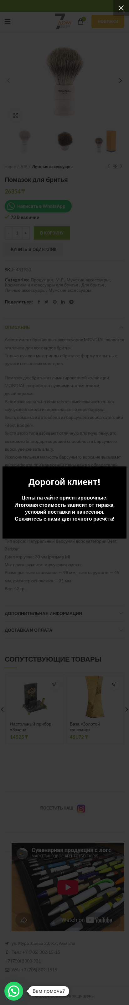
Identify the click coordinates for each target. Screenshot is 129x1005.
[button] (13, 991)
